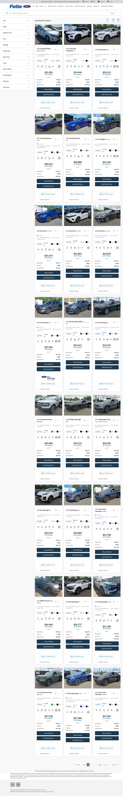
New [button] (36, 6)
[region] (48, 82)
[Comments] (59, 66)
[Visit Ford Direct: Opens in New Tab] (50, 791)
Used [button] (41, 6)
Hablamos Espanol (107, 6)
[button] (60, 34)
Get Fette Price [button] (48, 94)
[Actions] (58, 49)
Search (112, 13)
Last (106, 765)
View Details (48, 89)
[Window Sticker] (117, 66)
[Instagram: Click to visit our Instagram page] (18, 785)
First (78, 765)
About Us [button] (96, 6)
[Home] (33, 6)
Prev (84, 765)
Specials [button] (61, 6)
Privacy (33, 789)
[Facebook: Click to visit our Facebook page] (13, 785)
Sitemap (28, 789)
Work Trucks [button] (52, 6)
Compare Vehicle (45, 108)
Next (100, 765)
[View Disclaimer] (53, 66)
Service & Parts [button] (80, 6)
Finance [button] (89, 6)
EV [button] (45, 6)
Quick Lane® (69, 6)
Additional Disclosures (40, 789)
